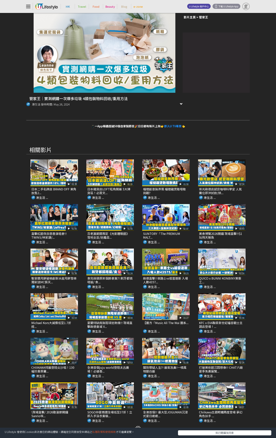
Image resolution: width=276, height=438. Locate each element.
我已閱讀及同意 (224, 433)
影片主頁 (190, 17)
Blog (124, 6)
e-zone (138, 6)
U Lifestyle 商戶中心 (199, 6)
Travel (82, 6)
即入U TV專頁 (173, 126)
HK (68, 6)
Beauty (110, 6)
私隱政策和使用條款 (104, 432)
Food (96, 6)
